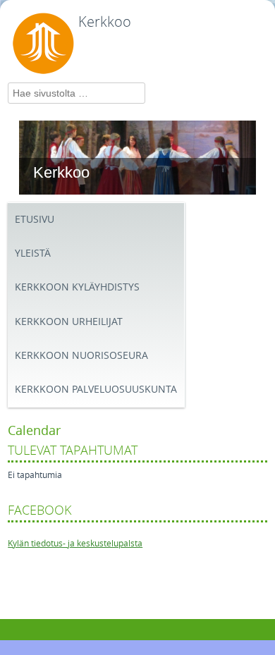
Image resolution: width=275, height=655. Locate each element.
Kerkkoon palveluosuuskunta (96, 390)
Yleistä (33, 253)
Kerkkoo (104, 21)
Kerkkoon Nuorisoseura (81, 356)
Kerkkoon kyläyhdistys (77, 287)
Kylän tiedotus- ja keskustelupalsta (75, 544)
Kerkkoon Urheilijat (69, 322)
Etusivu (34, 220)
